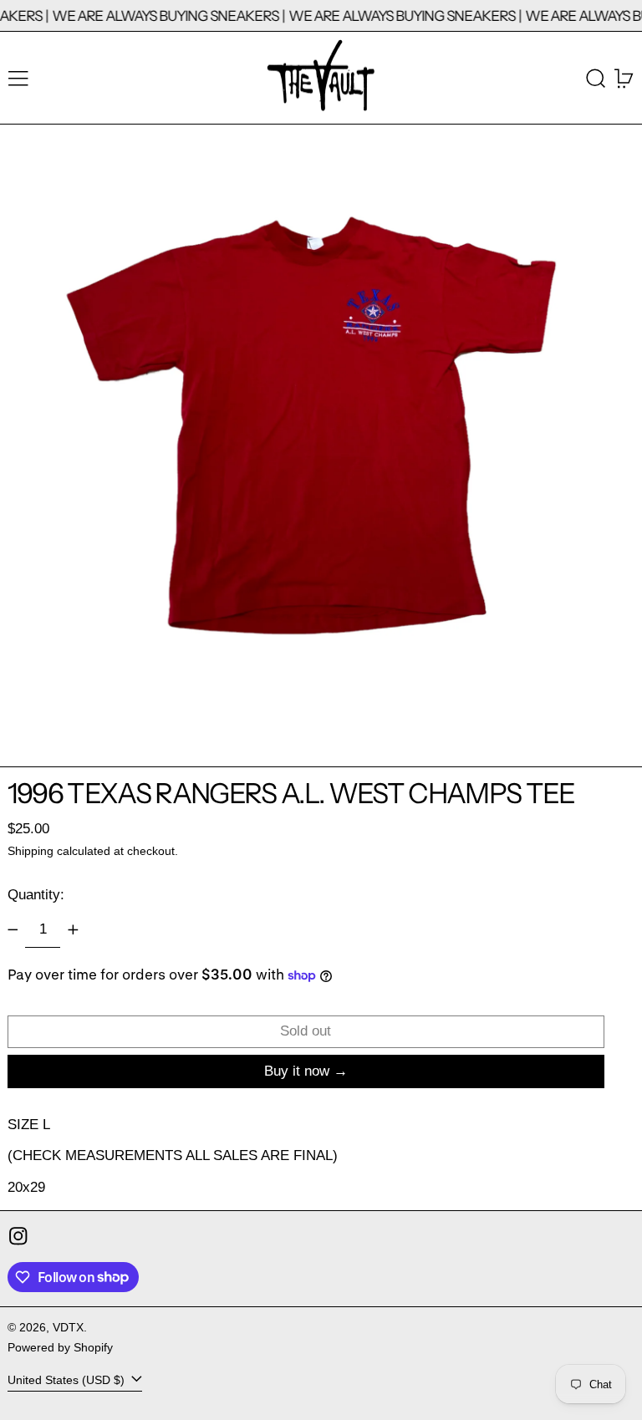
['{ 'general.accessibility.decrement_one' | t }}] (12, 929)
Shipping (31, 851)
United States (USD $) (68, 1380)
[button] (596, 78)
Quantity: (36, 895)
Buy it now (296, 1071)
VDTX (68, 1327)
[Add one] (72, 929)
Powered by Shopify (60, 1347)
